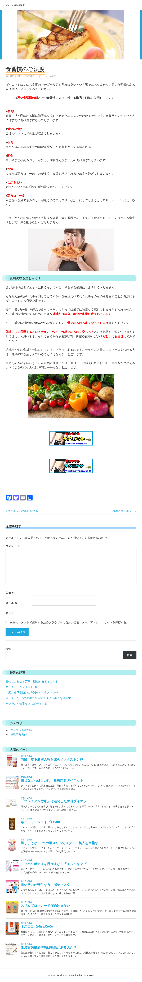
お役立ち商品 (18, 734)
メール (11, 603)
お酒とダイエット (123, 510)
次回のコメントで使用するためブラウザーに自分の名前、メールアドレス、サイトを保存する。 (69, 622)
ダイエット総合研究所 (15, 5)
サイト (10, 613)
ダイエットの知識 (47, 76)
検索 (8, 648)
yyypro (29, 76)
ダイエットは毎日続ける (22, 510)
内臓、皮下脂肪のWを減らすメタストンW (32, 692)
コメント (13, 546)
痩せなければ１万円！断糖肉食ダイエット (32, 681)
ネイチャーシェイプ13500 (22, 687)
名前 (10, 592)
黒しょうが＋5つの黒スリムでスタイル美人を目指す (38, 698)
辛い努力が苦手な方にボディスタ (26, 703)
